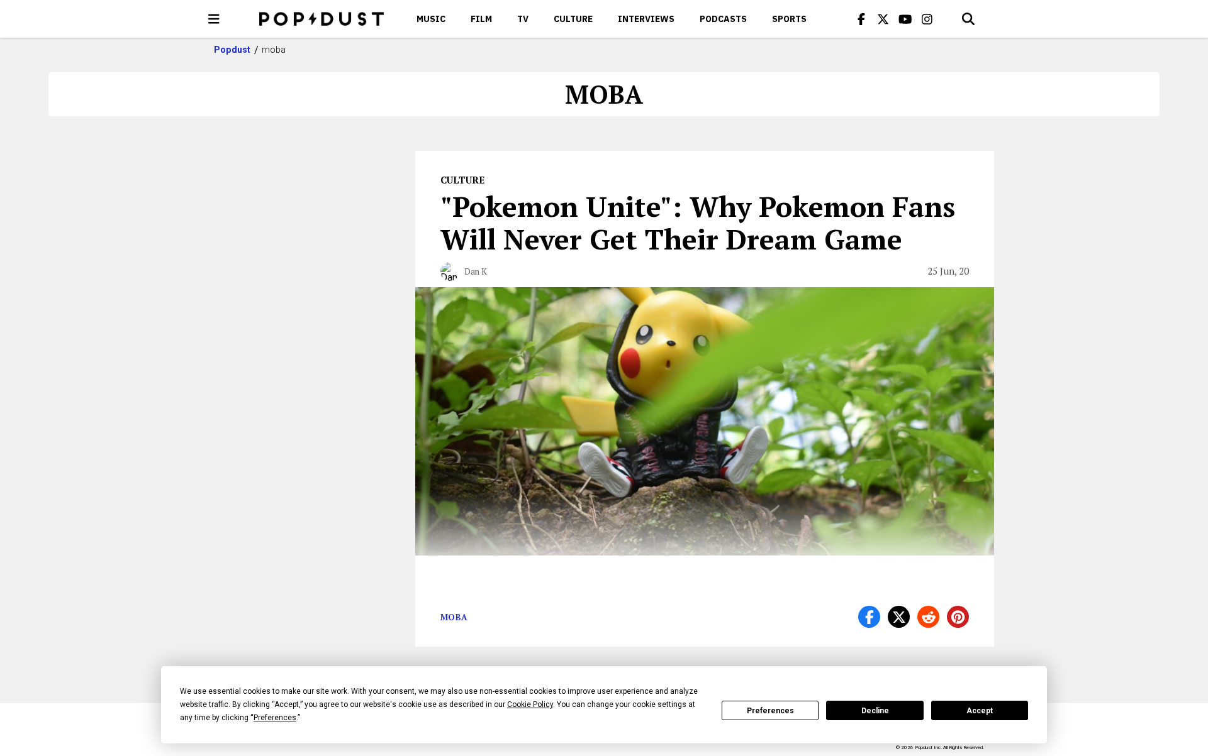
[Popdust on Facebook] (861, 19)
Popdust (232, 50)
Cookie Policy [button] (530, 704)
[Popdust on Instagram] (927, 19)
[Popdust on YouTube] (905, 19)
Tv (522, 19)
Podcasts (723, 19)
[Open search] (968, 19)
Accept (979, 710)
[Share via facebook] (869, 617)
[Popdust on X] (883, 19)
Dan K (475, 271)
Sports (789, 19)
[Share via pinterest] (958, 617)
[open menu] (214, 19)
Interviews (646, 19)
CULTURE (573, 19)
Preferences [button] (275, 717)
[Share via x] (899, 617)
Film (481, 19)
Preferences (770, 710)
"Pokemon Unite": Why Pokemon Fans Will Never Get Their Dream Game (697, 222)
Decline (875, 710)
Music (431, 19)
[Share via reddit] (928, 617)
